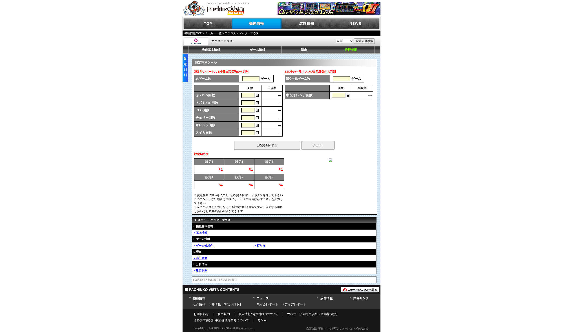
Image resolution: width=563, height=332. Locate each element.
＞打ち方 (259, 245)
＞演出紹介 (200, 258)
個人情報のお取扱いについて (258, 314)
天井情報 (214, 304)
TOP (207, 24)
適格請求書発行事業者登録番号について (221, 320)
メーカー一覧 (213, 33)
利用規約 (224, 314)
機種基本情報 (211, 49)
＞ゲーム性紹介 (203, 245)
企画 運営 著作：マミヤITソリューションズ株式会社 (337, 328)
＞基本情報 (200, 232)
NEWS (355, 24)
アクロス (230, 33)
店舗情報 (306, 24)
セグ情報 (199, 304)
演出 (304, 49)
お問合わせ (201, 314)
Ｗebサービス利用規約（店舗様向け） (313, 314)
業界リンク (361, 298)
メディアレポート (294, 304)
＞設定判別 (200, 270)
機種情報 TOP (193, 33)
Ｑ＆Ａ (262, 320)
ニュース (263, 298)
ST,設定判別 (232, 304)
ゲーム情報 (257, 49)
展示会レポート (267, 304)
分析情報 (351, 49)
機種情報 (257, 24)
